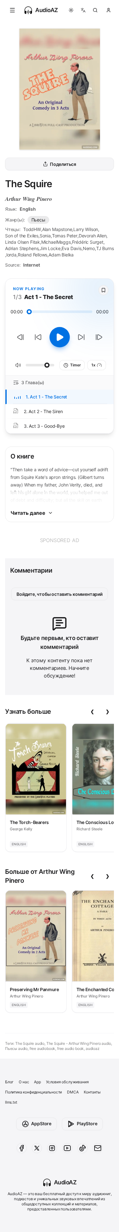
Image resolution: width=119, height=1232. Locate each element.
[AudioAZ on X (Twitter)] (37, 1148)
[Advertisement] (59, 540)
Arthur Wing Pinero (28, 199)
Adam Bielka (61, 254)
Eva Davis (71, 248)
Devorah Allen (93, 235)
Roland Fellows (33, 254)
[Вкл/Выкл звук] (18, 365)
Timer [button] (75, 365)
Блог (9, 1081)
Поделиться (63, 164)
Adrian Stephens (21, 248)
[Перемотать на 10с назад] (38, 337)
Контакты (92, 1092)
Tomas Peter (64, 235)
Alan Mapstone (57, 229)
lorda (11, 254)
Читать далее (27, 513)
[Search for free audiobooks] (95, 10)
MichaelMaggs (56, 242)
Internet (31, 265)
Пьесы (38, 219)
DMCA (72, 1092)
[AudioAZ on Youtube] (67, 1148)
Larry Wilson (85, 229)
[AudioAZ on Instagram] (52, 1148)
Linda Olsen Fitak (22, 242)
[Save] (103, 290)
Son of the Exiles (21, 235)
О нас (24, 1081)
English (28, 209)
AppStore (41, 1123)
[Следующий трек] (99, 337)
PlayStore (87, 1123)
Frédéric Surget (87, 242)
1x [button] (93, 365)
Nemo (89, 248)
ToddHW (32, 229)
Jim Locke (50, 248)
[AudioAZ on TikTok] (82, 1148)
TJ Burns (105, 248)
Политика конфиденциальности (33, 1092)
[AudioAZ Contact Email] (98, 1148)
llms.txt (11, 1102)
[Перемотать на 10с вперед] (81, 337)
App (37, 1081)
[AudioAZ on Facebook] (22, 1148)
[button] (12, 10)
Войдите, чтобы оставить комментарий (59, 594)
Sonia (45, 235)
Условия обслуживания (67, 1081)
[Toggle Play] (60, 337)
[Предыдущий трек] (20, 337)
